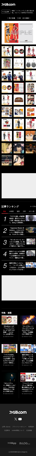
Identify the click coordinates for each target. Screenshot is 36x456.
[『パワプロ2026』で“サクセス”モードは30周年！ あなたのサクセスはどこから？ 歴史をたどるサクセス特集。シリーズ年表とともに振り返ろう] (9, 348)
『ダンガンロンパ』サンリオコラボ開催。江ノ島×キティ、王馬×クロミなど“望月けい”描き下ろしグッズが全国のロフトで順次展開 (17, 243)
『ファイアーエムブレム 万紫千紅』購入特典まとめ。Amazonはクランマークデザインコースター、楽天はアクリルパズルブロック (28, 387)
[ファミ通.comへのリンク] (8, 4)
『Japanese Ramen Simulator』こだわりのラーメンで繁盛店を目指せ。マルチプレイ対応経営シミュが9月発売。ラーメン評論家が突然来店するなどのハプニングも (17, 231)
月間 (24, 211)
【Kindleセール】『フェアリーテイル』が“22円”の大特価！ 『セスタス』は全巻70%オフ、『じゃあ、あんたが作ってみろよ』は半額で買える (9, 330)
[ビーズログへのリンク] (25, 443)
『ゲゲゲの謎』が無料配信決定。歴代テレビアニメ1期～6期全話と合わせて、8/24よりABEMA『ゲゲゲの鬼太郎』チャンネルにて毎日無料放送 (17, 219)
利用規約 (31, 427)
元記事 (6, 11)
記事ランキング (10, 206)
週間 (18, 211)
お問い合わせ (6, 427)
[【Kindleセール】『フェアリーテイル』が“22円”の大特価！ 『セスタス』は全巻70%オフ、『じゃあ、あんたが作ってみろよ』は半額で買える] (9, 320)
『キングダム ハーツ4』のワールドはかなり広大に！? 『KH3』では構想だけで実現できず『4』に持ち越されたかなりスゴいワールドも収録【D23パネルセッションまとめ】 (28, 330)
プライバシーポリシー (19, 427)
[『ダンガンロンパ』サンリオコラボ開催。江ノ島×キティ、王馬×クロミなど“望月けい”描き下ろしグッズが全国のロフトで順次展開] (31, 241)
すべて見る (33, 206)
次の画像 (25, 18)
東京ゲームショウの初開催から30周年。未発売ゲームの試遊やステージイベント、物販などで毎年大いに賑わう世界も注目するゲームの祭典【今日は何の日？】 (17, 254)
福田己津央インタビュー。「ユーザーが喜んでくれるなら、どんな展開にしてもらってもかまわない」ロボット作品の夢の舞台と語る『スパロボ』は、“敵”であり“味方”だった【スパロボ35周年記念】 (17, 266)
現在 (4, 211)
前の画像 (12, 18)
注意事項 (7, 430)
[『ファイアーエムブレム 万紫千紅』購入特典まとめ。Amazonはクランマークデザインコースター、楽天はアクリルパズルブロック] (28, 377)
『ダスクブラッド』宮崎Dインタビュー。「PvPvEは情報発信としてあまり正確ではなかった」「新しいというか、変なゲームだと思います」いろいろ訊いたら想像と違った (9, 387)
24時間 (11, 211)
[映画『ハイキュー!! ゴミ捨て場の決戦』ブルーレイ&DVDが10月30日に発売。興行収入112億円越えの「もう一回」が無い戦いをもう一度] (7, 51)
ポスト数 (31, 211)
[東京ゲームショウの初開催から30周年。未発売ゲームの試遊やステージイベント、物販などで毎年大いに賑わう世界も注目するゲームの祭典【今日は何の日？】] (31, 253)
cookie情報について (18, 430)
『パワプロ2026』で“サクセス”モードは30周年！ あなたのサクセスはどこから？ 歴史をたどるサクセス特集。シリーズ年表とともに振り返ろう (9, 359)
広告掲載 (29, 430)
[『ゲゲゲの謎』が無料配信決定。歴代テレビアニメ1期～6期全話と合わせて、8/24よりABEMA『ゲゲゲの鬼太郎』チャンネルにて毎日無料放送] (31, 218)
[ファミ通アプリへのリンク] (12, 443)
